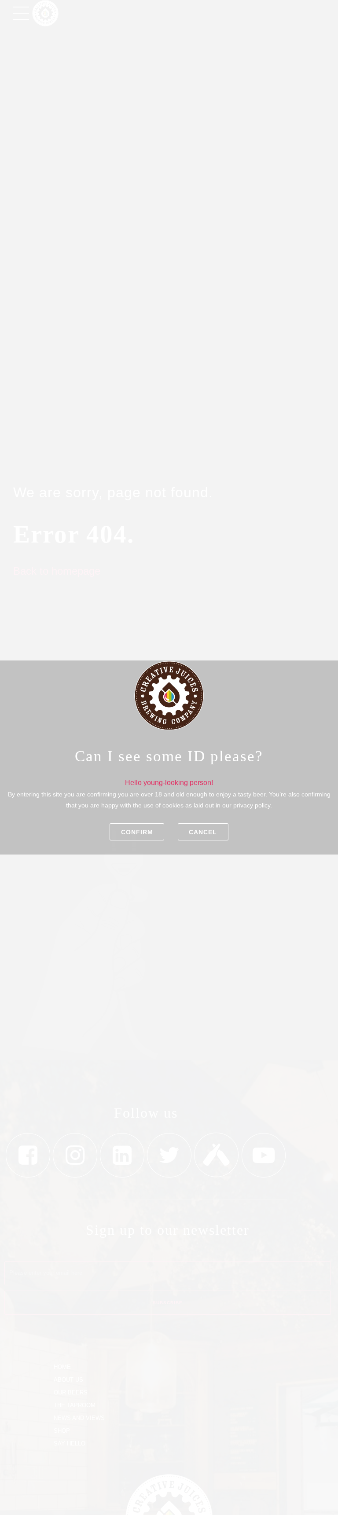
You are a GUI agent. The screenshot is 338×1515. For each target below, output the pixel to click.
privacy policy (251, 805)
